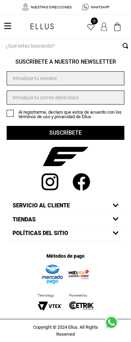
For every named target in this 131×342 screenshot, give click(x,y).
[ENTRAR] (104, 27)
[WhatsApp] (113, 324)
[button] (65, 205)
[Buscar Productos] (127, 45)
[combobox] (65, 45)
